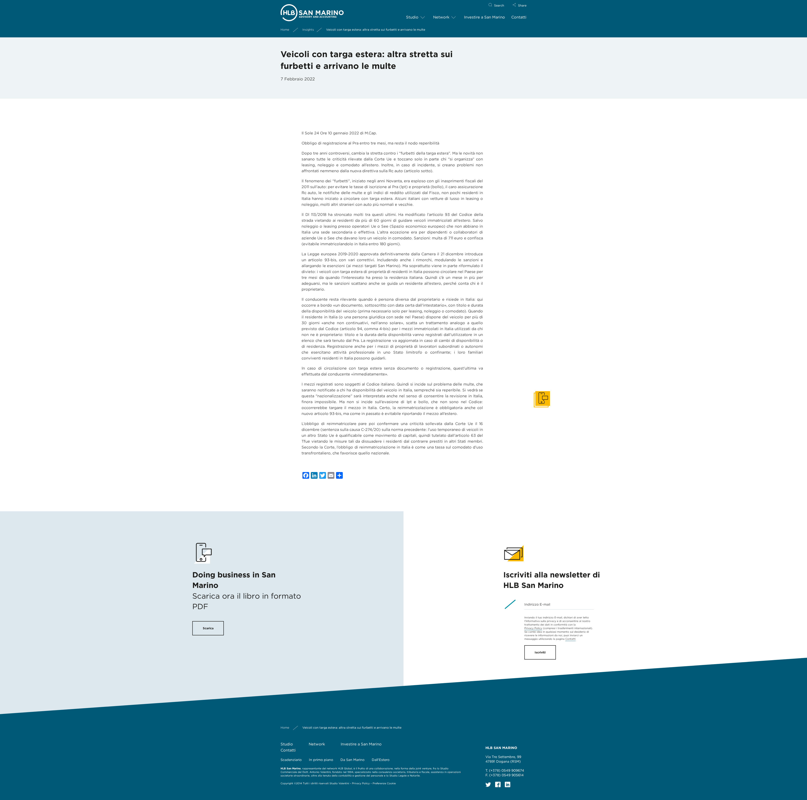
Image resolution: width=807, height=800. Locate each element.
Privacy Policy (533, 628)
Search (499, 5)
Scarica (208, 628)
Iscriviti (540, 652)
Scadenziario (291, 760)
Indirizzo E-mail (537, 604)
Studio (412, 17)
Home (285, 29)
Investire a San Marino (484, 17)
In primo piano (321, 760)
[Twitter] (488, 784)
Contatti (518, 17)
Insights (308, 29)
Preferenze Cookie (384, 783)
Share (522, 5)
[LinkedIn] (507, 784)
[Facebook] (498, 784)
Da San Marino (352, 760)
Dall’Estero (380, 760)
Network (441, 17)
